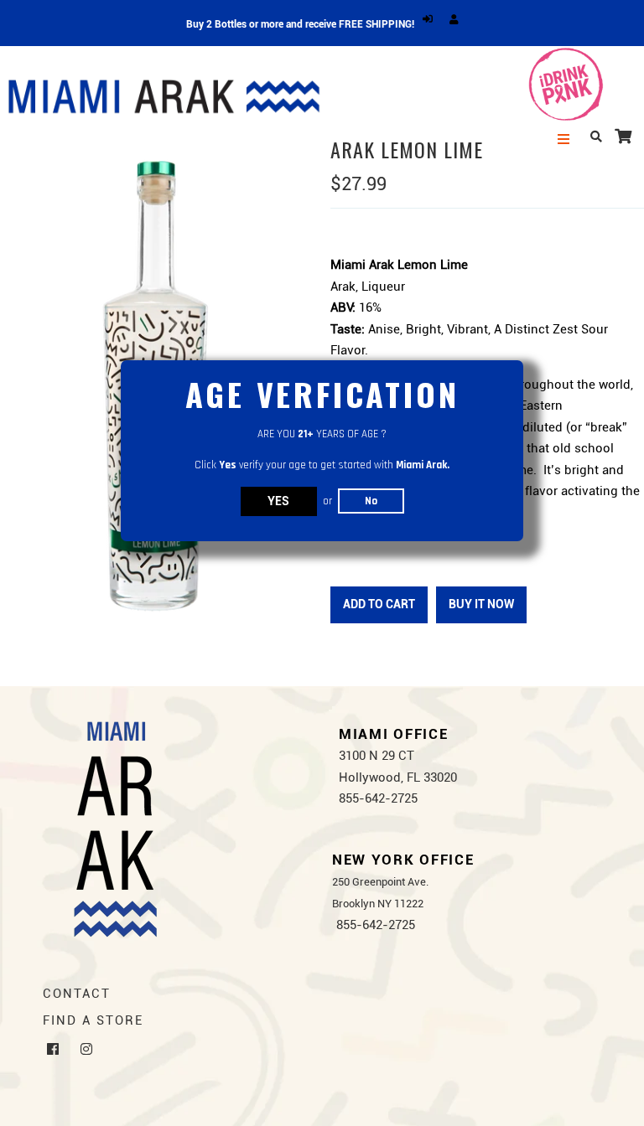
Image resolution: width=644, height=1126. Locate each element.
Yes (278, 501)
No (371, 501)
